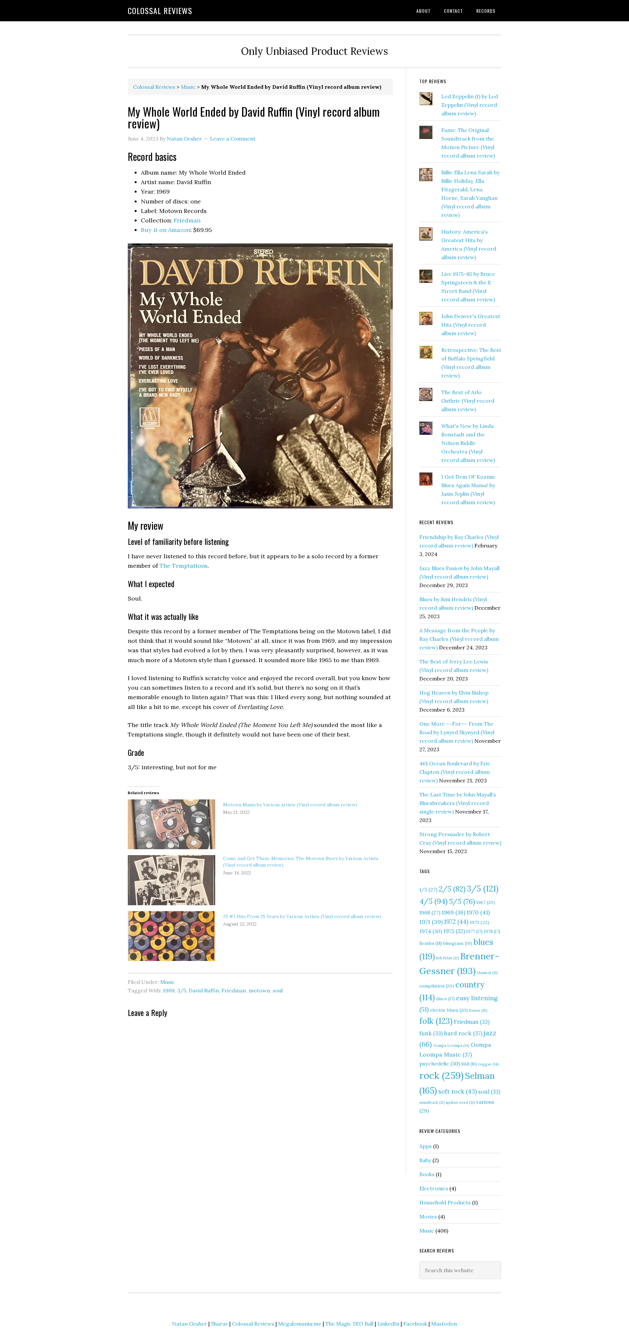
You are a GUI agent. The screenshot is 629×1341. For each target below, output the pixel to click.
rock (441, 1075)
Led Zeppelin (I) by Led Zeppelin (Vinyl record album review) (469, 105)
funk (431, 1033)
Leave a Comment (233, 138)
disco (445, 999)
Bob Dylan (447, 958)
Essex (478, 1010)
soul (278, 990)
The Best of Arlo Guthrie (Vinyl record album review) (467, 400)
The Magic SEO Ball (349, 1323)
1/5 (428, 889)
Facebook (415, 1323)
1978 (492, 931)
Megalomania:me (299, 1323)
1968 (429, 912)
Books (426, 1174)
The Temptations (184, 565)
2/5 (452, 888)
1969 (169, 990)
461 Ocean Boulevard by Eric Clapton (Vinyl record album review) (454, 772)
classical (487, 972)
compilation (436, 986)
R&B (469, 1064)
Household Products (445, 1202)
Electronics (433, 1188)
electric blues (449, 1010)
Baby (425, 1160)
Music (188, 87)
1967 (485, 902)
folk (435, 1021)
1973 (479, 922)
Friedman (187, 220)
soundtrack (432, 1102)
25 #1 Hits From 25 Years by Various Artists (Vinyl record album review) (302, 916)
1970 (478, 912)
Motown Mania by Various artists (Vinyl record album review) (290, 805)
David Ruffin (204, 990)
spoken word (460, 1102)
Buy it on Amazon (165, 230)
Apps (425, 1146)
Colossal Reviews (160, 10)
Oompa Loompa (451, 1045)
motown (259, 990)
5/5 (462, 901)
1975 (454, 931)
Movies (428, 1216)
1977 (474, 931)
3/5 (181, 990)
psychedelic (439, 1063)
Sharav (219, 1323)
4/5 (433, 901)
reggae (488, 1064)
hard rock (463, 1033)
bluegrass (457, 943)
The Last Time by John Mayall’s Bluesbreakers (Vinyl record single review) (457, 803)
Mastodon (444, 1323)
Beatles (430, 943)
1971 (431, 922)
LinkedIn (388, 1323)
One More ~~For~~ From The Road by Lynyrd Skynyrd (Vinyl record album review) (456, 732)
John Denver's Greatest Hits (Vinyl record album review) (470, 324)
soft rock (457, 1091)
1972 (456, 922)
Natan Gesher (189, 1323)
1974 (430, 931)
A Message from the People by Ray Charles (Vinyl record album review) (459, 639)
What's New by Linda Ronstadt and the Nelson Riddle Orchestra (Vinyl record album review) (468, 443)
